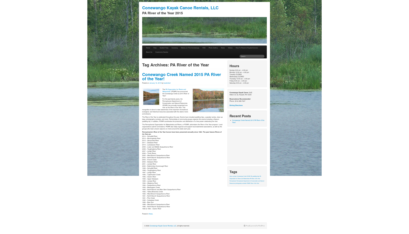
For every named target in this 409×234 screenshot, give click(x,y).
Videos (230, 48)
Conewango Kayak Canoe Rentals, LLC (163, 226)
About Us (149, 52)
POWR (248, 183)
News (223, 48)
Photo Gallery (213, 48)
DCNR (248, 176)
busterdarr (167, 83)
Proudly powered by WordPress (255, 226)
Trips (155, 48)
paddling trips (256, 176)
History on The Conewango (190, 48)
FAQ (203, 48)
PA (251, 176)
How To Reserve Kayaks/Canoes (247, 48)
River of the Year (255, 183)
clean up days (233, 176)
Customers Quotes (161, 52)
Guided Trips (164, 48)
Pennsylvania (233, 181)
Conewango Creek (241, 176)
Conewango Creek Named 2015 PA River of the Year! (181, 76)
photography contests (240, 183)
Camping (175, 48)
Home (148, 48)
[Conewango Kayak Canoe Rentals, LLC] (204, 30)
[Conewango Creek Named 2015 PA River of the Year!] (151, 96)
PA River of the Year (255, 178)
